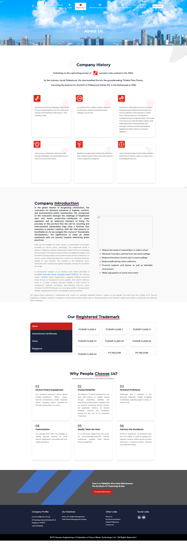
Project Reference (122, 8)
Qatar (35, 326)
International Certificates (44, 334)
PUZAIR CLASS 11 (142, 329)
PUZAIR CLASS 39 (114, 341)
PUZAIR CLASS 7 (114, 329)
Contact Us (140, 8)
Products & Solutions (113, 519)
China (35, 341)
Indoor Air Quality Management (73, 517)
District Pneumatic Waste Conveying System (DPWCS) (57, 274)
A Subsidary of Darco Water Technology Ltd (95, 537)
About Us (109, 517)
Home (69, 8)
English (159, 6)
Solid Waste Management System (74, 519)
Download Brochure (102, 492)
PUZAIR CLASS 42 (87, 354)
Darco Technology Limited (55, 107)
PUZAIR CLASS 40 (141, 341)
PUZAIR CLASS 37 (87, 341)
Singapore (37, 349)
